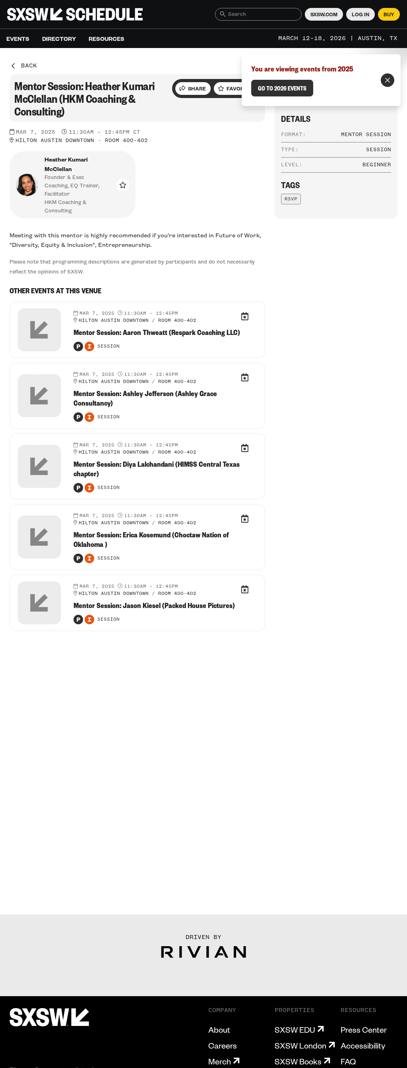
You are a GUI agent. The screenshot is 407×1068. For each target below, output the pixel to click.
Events (17, 38)
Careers (222, 1045)
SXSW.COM (323, 14)
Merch (219, 1061)
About (219, 1029)
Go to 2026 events (282, 88)
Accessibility (363, 1045)
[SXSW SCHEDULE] (75, 14)
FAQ (348, 1061)
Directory (59, 38)
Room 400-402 (126, 140)
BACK (29, 66)
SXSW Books (298, 1061)
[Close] (387, 80)
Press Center (364, 1029)
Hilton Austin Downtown (55, 140)
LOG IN (360, 14)
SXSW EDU (295, 1029)
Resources (106, 38)
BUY (389, 14)
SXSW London (300, 1045)
